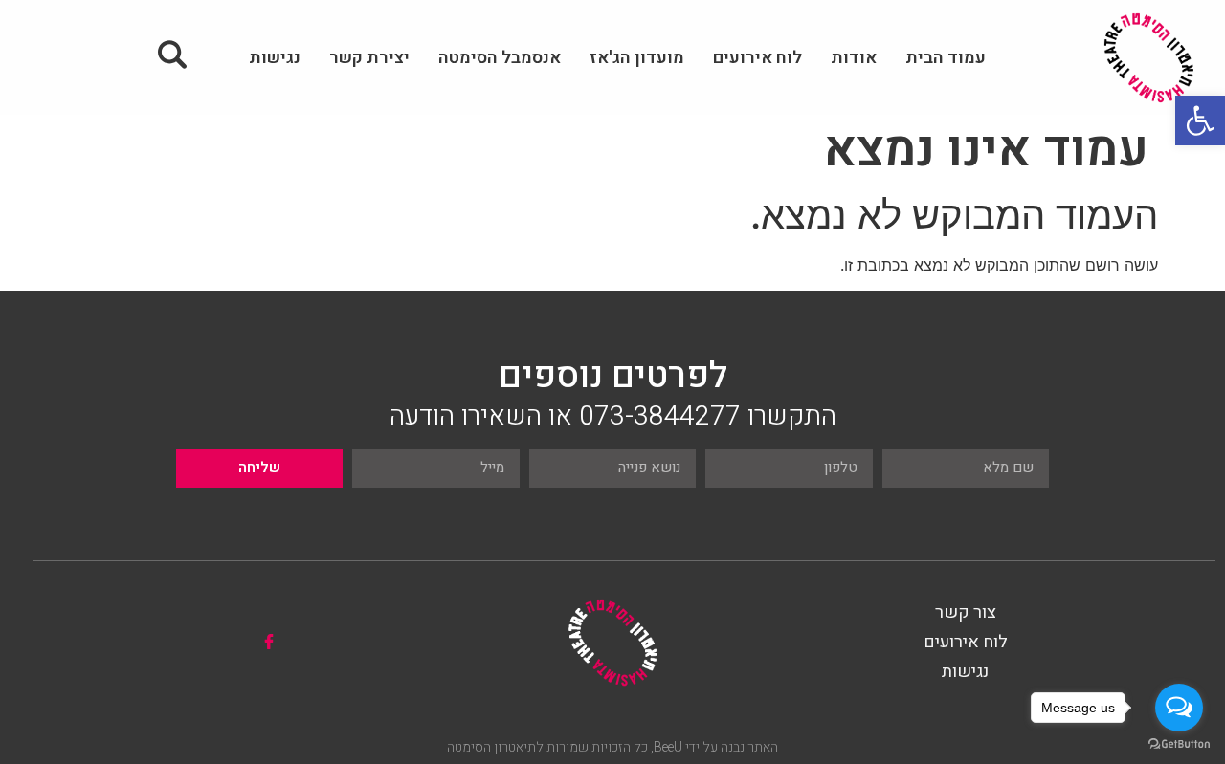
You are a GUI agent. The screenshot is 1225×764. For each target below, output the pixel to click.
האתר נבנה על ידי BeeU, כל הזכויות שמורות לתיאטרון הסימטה (612, 747)
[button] (1200, 120)
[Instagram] (228, 641)
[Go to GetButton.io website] (1179, 744)
